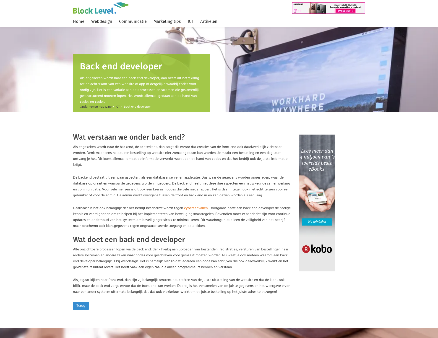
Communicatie (133, 21)
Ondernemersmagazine (96, 106)
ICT (190, 21)
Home (78, 21)
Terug (80, 306)
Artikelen (208, 21)
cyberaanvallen (196, 208)
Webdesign (101, 21)
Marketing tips (167, 21)
